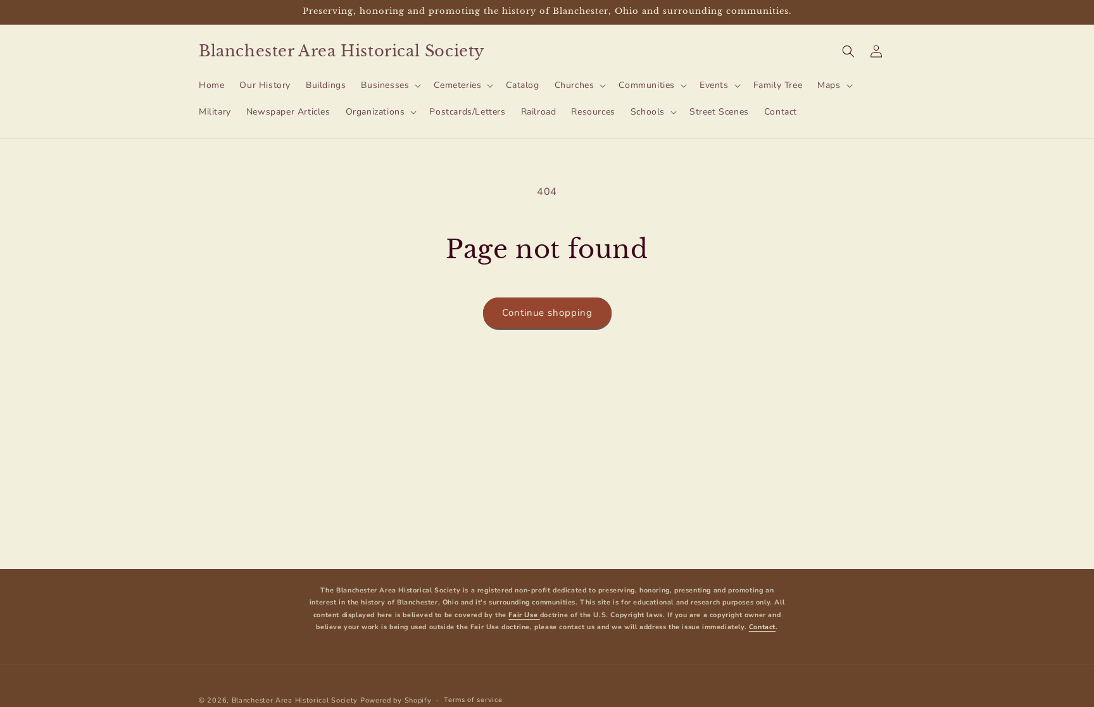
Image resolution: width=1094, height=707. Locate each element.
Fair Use (523, 615)
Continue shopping (547, 312)
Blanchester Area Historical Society (295, 700)
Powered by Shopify (396, 700)
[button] (389, 85)
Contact (762, 627)
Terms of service (473, 699)
